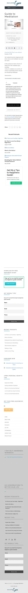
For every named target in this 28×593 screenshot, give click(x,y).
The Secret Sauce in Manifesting (11, 342)
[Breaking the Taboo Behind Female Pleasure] (14, 157)
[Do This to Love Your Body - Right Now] (14, 139)
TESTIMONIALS (8, 430)
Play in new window (16, 52)
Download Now (16, 183)
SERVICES (7, 422)
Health (18, 38)
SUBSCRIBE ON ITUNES (14, 105)
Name (5, 302)
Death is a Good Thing (9, 351)
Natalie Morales (15, 33)
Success (14, 40)
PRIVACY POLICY (8, 435)
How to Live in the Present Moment (12, 393)
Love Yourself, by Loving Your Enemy (12, 390)
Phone (5, 314)
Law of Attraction (14, 39)
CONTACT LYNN (8, 433)
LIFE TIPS (6, 427)
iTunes (8, 117)
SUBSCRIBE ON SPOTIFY (13, 109)
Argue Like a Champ (9, 382)
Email (5, 308)
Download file (8, 52)
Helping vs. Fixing (8, 348)
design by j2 (10, 583)
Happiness (12, 38)
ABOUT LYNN (7, 419)
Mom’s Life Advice (10, 150)
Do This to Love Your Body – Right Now (13, 334)
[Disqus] (14, 209)
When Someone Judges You (10, 345)
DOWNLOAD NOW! (10, 283)
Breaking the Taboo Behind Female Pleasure (13, 160)
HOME (6, 416)
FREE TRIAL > (8, 409)
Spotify (13, 117)
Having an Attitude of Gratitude (11, 385)
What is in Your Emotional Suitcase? (12, 388)
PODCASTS (7, 425)
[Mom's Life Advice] (9, 148)
